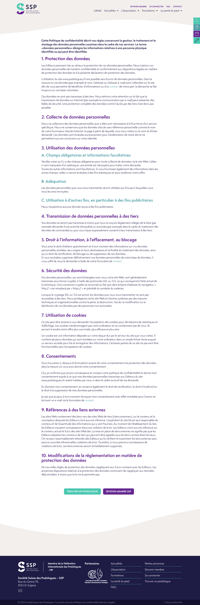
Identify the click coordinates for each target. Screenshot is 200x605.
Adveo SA (177, 602)
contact (114, 86)
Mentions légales (107, 602)
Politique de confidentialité (86, 602)
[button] (196, 40)
